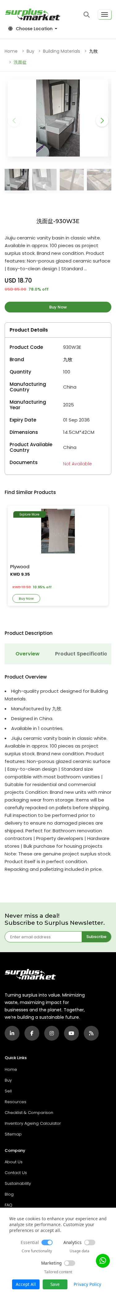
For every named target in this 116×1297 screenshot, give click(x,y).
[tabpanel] (58, 773)
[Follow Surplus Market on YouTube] (71, 1033)
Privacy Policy (87, 1284)
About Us (14, 1162)
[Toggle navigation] (104, 14)
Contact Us (16, 1173)
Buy (30, 51)
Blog (9, 1194)
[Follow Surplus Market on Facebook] (31, 1033)
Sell (8, 1091)
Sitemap (13, 1134)
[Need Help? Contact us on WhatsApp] (103, 1261)
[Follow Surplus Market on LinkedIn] (12, 1033)
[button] (87, 14)
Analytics (72, 1242)
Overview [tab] (27, 653)
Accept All (26, 1284)
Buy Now (58, 307)
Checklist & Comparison (29, 1113)
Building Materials (61, 51)
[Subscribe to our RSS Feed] (91, 1033)
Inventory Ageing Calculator (33, 1123)
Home (11, 51)
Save (55, 1284)
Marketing (51, 1263)
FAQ (8, 1205)
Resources (15, 1102)
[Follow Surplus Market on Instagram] (51, 1033)
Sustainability (18, 1183)
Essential (30, 1242)
